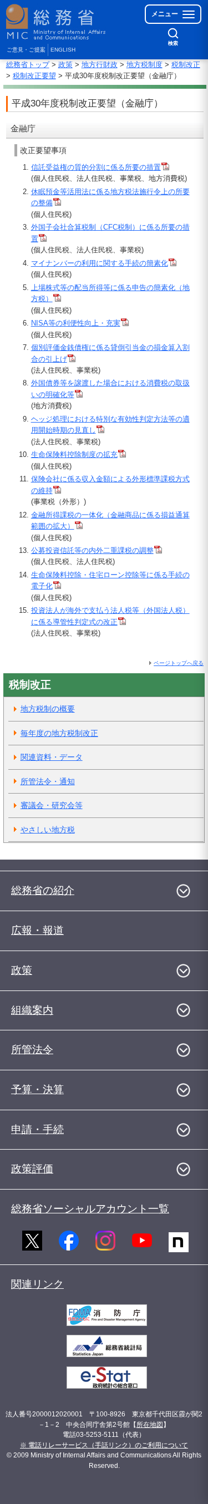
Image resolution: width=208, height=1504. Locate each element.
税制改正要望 (34, 76)
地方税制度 (144, 64)
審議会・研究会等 (52, 805)
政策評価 (32, 1169)
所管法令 (32, 1049)
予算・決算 (37, 1089)
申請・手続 (37, 1129)
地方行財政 (100, 64)
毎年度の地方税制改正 (59, 733)
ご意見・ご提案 (26, 50)
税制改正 (185, 64)
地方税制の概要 (48, 708)
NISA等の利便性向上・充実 (75, 323)
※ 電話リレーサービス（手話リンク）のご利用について (104, 1445)
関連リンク (37, 1284)
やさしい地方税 (48, 829)
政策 (65, 64)
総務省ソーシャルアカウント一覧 (90, 1209)
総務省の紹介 (42, 890)
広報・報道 (37, 930)
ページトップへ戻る (179, 663)
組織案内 (32, 1010)
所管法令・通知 (48, 781)
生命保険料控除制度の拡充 (74, 454)
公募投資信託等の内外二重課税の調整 (92, 550)
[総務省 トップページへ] (56, 22)
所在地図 (149, 1424)
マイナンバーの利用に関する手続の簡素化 (99, 263)
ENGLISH (62, 50)
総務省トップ (27, 64)
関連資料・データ (52, 757)
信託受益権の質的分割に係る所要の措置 (96, 167)
